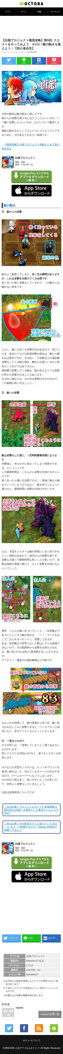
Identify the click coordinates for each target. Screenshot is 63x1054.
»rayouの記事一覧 (49, 1014)
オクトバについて (31, 1040)
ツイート (9, 63)
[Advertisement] (31, 26)
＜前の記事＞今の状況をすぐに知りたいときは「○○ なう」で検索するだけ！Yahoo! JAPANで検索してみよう (30, 826)
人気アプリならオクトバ (27, 1048)
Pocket (54, 63)
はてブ (38, 63)
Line (24, 63)
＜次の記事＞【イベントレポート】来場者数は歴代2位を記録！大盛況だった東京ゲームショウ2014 (31, 810)
